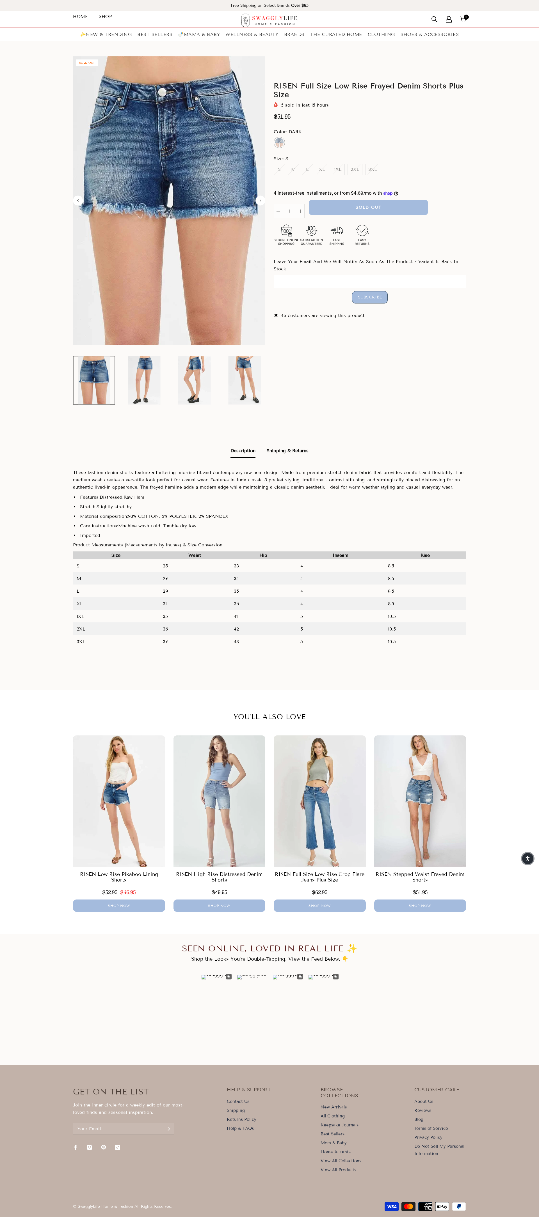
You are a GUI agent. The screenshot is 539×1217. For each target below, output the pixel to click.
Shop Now (119, 905)
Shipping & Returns (288, 450)
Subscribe (370, 297)
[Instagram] (89, 1147)
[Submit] (167, 1129)
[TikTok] (117, 1147)
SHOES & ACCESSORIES (430, 34)
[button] (528, 858)
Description (242, 450)
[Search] (434, 19)
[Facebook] (75, 1147)
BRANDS (294, 34)
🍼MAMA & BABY (199, 34)
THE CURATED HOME (336, 34)
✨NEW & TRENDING (106, 34)
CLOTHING (381, 34)
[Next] (260, 200)
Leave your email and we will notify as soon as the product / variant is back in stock (366, 265)
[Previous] (78, 200)
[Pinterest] (103, 1147)
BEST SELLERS (154, 34)
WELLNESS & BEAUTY (251, 34)
